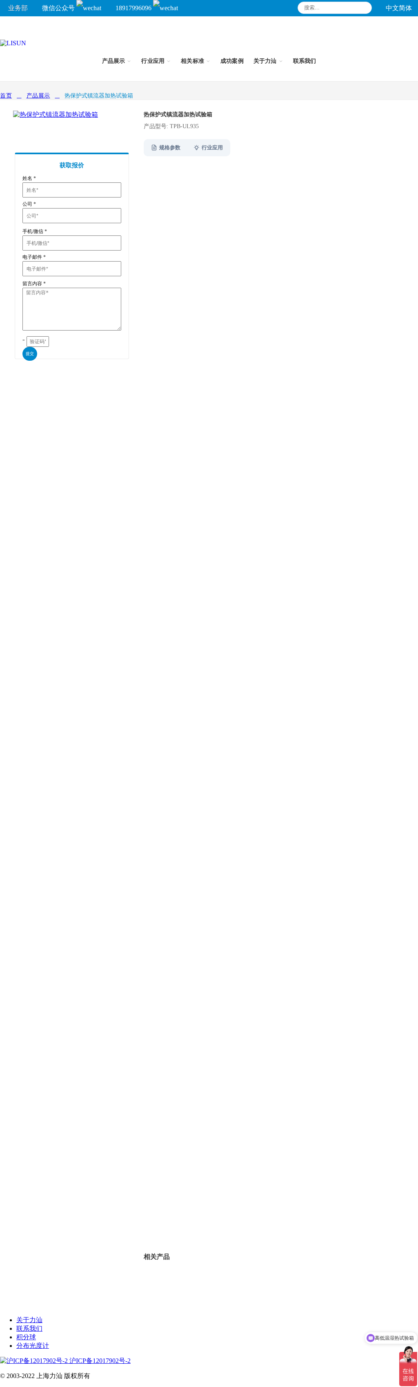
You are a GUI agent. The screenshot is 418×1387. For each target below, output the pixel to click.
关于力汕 (29, 1319)
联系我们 (29, 1328)
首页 (6, 96)
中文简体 (399, 7)
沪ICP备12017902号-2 (99, 1360)
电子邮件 (34, 257)
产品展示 (38, 96)
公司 (29, 204)
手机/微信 (34, 231)
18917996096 (134, 7)
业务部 (18, 7)
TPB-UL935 (188, 1219)
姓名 (29, 178)
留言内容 (34, 283)
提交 (30, 353)
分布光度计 (32, 1345)
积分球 (26, 1337)
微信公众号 (59, 7)
